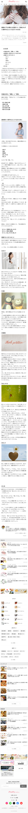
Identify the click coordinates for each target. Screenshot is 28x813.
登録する (23, 786)
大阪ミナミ (21, 634)
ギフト (11, 656)
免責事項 (16, 806)
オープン (22, 651)
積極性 (7, 60)
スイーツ (10, 651)
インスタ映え (5, 656)
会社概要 (12, 806)
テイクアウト (17, 654)
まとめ (5, 66)
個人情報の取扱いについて (13, 808)
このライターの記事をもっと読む (20, 533)
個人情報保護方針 (5, 808)
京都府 (14, 634)
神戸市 (4, 636)
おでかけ (16, 651)
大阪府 (23, 630)
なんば (4, 640)
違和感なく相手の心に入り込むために (12, 53)
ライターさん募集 (14, 797)
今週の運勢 (9, 654)
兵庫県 (4, 630)
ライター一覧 (14, 800)
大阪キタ (16, 630)
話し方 (7, 64)
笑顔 (7, 58)
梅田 (10, 630)
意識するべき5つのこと (9, 55)
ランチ (17, 656)
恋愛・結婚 (5, 4)
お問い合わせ (14, 795)
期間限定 (4, 651)
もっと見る (13, 642)
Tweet (24, 42)
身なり (7, 57)
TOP (1, 4)
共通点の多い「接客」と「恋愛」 (11, 51)
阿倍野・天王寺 (6, 634)
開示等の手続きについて (22, 808)
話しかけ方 (8, 62)
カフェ (3, 654)
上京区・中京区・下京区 (14, 636)
